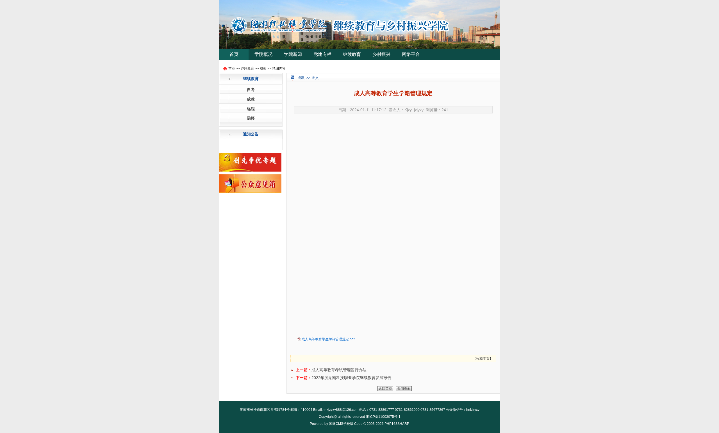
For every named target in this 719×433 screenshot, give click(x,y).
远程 (251, 108)
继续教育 (352, 54)
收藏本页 (483, 359)
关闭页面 (404, 389)
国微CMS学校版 (341, 424)
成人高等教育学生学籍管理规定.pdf (328, 339)
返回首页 (385, 389)
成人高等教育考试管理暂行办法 (339, 370)
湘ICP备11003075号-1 (383, 417)
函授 (251, 118)
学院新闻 (293, 54)
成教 (263, 68)
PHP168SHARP (396, 424)
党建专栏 (322, 54)
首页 (233, 54)
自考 (251, 89)
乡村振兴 (381, 54)
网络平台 (411, 54)
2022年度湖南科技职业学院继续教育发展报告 (351, 377)
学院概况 (263, 54)
